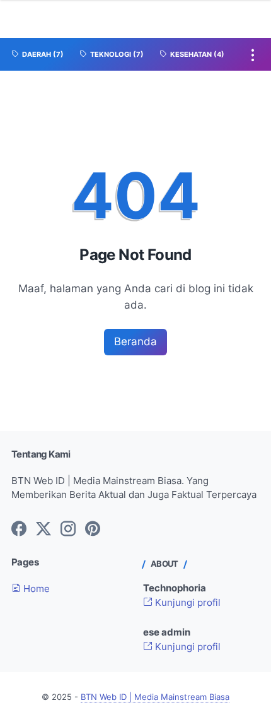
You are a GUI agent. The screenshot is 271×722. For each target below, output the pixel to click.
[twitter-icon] (43, 529)
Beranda (135, 341)
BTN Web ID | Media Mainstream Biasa (155, 697)
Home (35, 589)
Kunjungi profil (187, 602)
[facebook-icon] (18, 529)
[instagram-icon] (68, 529)
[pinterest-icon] (92, 529)
